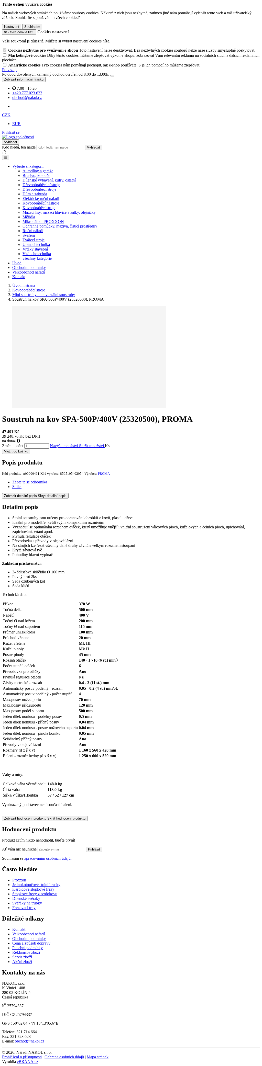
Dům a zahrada (35, 194)
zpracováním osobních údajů (47, 858)
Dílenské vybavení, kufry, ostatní (49, 180)
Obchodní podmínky (29, 267)
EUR (16, 123)
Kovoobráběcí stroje (39, 208)
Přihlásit (94, 849)
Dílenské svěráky (26, 898)
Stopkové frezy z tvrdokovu (34, 894)
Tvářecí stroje (34, 240)
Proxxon (19, 880)
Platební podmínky (27, 948)
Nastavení (11, 27)
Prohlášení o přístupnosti (22, 1057)
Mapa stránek (97, 1057)
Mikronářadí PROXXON (43, 221)
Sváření (29, 235)
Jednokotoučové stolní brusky (36, 884)
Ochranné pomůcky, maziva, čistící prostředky (60, 226)
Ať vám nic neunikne (20, 849)
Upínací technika (36, 244)
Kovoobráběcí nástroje (41, 203)
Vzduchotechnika (37, 254)
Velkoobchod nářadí (28, 272)
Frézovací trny (24, 907)
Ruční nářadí (33, 231)
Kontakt (18, 277)
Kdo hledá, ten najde (19, 147)
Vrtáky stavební (35, 249)
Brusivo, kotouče (36, 175)
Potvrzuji (9, 69)
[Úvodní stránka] (18, 137)
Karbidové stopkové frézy (33, 889)
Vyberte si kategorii (27, 166)
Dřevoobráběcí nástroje (41, 185)
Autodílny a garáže (38, 171)
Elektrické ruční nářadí (41, 198)
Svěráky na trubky (27, 903)
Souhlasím (32, 27)
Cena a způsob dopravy (31, 943)
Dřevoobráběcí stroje (39, 189)
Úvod (16, 263)
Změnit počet (12, 446)
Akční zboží (22, 961)
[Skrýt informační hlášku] (112, 75)
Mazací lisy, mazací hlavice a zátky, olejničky (59, 212)
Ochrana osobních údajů (64, 1057)
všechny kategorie (37, 258)
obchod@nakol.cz (29, 1041)
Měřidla (29, 217)
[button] (6, 115)
